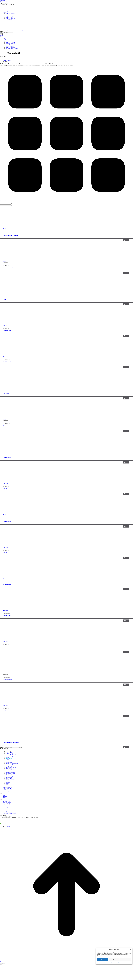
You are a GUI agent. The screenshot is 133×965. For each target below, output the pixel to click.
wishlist (1, 35)
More (125, 240)
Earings (7, 783)
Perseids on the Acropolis (10, 235)
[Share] (1, 963)
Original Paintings (7, 751)
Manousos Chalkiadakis (11, 754)
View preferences (125, 959)
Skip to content (3, 1)
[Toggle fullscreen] (3, 963)
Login (1, 36)
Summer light (7, 330)
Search (20, 747)
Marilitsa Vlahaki (9, 753)
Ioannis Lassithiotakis (10, 769)
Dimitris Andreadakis (10, 773)
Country (5, 647)
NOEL (7, 757)
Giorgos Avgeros (9, 771)
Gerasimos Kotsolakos (10, 772)
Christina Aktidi (9, 774)
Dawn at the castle (8, 426)
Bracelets (8, 782)
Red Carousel (7, 584)
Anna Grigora (9, 777)
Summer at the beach (9, 268)
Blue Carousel (7, 615)
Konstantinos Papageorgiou (12, 763)
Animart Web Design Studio (9, 826)
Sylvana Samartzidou (10, 761)
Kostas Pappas (9, 768)
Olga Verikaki (9, 758)
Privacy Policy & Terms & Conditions (114, 962)
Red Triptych (7, 362)
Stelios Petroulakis (10, 764)
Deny (114, 959)
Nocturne (6, 393)
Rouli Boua (8, 759)
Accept (102, 959)
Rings (7, 784)
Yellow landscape (8, 711)
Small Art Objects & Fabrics (9, 791)
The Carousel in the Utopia (11, 742)
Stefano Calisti (9, 762)
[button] (130, 949)
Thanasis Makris (9, 752)
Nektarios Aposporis (10, 756)
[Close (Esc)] (0, 963)
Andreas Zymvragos (10, 779)
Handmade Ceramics (7, 787)
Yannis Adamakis (9, 778)
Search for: (2, 747)
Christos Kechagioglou (11, 776)
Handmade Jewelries (7, 781)
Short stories (7, 457)
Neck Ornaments (9, 786)
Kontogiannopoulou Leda (11, 766)
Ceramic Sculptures (7, 788)
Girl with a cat (7, 679)
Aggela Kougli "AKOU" (11, 767)
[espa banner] (3, 0)
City (4, 299)
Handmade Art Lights (7, 789)
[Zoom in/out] (4, 963)
